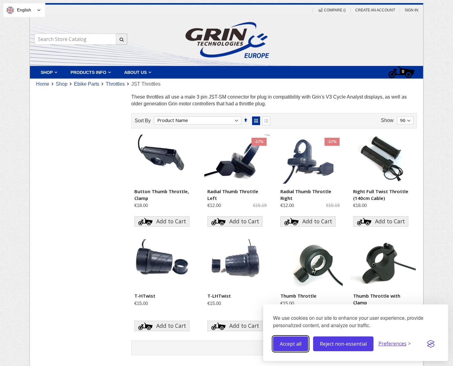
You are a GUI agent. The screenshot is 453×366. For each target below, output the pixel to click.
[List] (266, 120)
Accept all (290, 343)
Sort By (143, 120)
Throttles (115, 84)
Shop (61, 84)
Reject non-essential (343, 343)
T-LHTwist (219, 296)
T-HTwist (144, 296)
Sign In (411, 10)
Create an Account (375, 10)
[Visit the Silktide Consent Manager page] (430, 343)
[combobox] (81, 39)
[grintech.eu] (226, 40)
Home (42, 84)
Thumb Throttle (298, 296)
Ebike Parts (86, 84)
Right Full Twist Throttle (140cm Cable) (380, 194)
